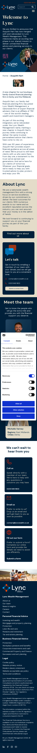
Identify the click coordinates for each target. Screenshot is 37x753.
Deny (18, 416)
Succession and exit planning (14, 654)
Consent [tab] (7, 341)
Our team (7, 603)
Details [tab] (18, 341)
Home (5, 75)
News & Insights (9, 606)
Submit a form (14, 558)
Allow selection (18, 410)
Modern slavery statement (14, 668)
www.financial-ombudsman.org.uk (15, 734)
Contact (6, 612)
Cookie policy (8, 662)
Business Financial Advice (15, 638)
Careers (6, 609)
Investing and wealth (11, 620)
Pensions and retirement (13, 632)
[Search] (33, 7)
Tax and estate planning (13, 634)
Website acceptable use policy (16, 671)
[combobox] (25, 7)
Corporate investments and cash (16, 648)
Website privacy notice (12, 665)
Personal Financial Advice (15, 616)
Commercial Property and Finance (17, 651)
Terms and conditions (12, 674)
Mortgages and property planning (17, 623)
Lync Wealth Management (16, 596)
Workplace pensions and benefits (17, 646)
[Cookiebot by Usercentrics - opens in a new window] (26, 335)
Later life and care (10, 629)
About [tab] (30, 341)
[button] (33, 11)
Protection (7, 626)
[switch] (32, 382)
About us (6, 601)
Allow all (18, 403)
